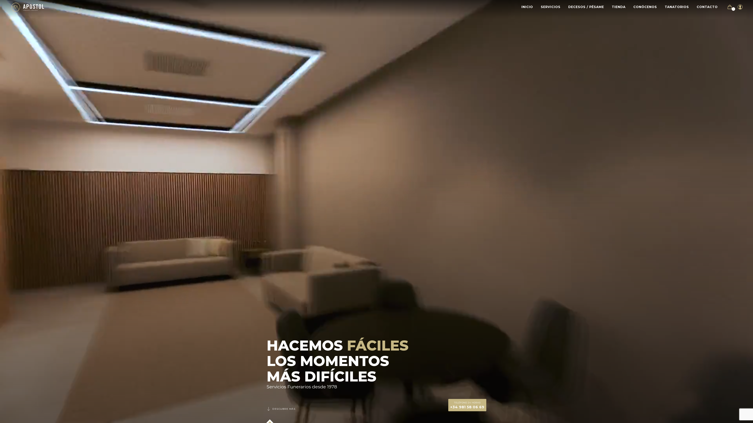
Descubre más (283, 408)
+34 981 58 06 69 (467, 405)
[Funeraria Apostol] (27, 7)
